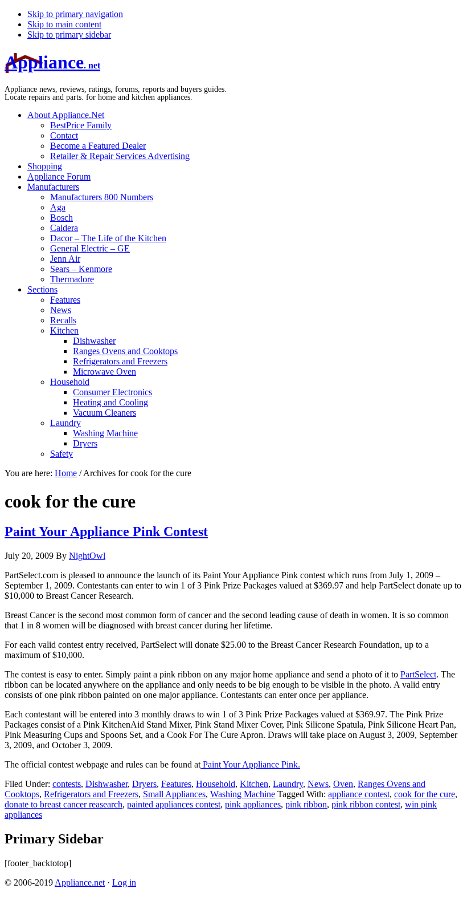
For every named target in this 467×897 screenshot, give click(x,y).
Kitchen (254, 784)
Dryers (144, 784)
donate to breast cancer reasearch (63, 804)
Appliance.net (80, 882)
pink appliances (253, 804)
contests (66, 784)
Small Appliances (174, 794)
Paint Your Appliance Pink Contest (106, 531)
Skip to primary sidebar (69, 34)
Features (176, 784)
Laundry (288, 784)
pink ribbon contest (365, 804)
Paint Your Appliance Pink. (250, 764)
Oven (343, 784)
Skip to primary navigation (75, 14)
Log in (124, 882)
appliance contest (359, 794)
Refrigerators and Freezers (91, 794)
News (318, 784)
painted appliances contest (173, 804)
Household (215, 784)
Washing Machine (242, 794)
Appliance (52, 62)
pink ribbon (306, 804)
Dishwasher (106, 784)
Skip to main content (64, 24)
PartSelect (418, 674)
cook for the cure (424, 794)
